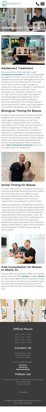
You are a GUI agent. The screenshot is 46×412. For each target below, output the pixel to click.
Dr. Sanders (23, 276)
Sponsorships (23, 369)
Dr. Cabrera (39, 276)
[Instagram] (19, 388)
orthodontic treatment (11, 75)
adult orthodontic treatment (19, 145)
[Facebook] (23, 388)
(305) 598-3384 (26, 362)
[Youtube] (27, 388)
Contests (23, 367)
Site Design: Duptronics (23, 403)
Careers (23, 365)
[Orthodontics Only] (11, 4)
